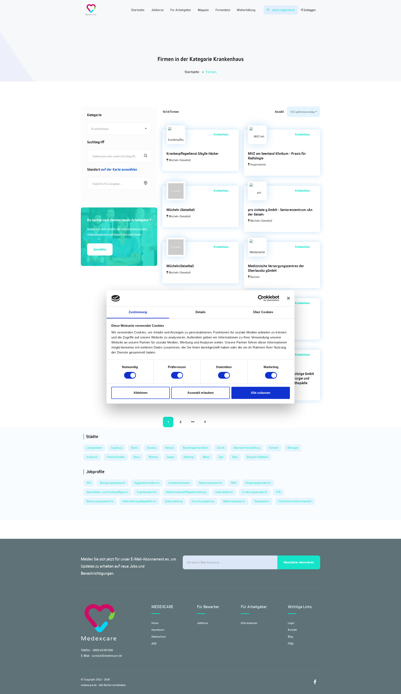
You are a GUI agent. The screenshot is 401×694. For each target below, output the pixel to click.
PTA (278, 492)
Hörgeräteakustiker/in (258, 482)
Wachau (153, 457)
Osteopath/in (261, 501)
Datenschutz (158, 636)
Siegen (170, 457)
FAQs (291, 643)
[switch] (177, 375)
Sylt (221, 457)
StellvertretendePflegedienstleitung (186, 492)
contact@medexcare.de (107, 656)
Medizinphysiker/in (234, 501)
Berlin (134, 447)
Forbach (273, 447)
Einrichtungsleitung (203, 501)
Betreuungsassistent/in (99, 501)
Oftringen (292, 447)
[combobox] (119, 128)
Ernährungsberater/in (254, 492)
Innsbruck (92, 457)
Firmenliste (223, 10)
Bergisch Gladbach (257, 457)
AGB (153, 643)
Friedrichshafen (116, 457)
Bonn (137, 457)
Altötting (188, 457)
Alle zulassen (260, 392)
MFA (233, 482)
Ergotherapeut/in (147, 492)
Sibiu (235, 457)
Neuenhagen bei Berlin (195, 447)
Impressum (157, 629)
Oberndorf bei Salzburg (246, 447)
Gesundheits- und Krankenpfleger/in (107, 492)
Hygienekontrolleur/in (147, 482)
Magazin (203, 10)
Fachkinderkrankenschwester (295, 501)
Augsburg (116, 447)
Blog (290, 636)
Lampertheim (94, 447)
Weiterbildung (246, 10)
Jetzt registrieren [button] (283, 10)
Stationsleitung (174, 501)
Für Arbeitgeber (180, 10)
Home (154, 623)
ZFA (88, 482)
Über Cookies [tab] (263, 312)
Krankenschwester (179, 482)
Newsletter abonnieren (299, 562)
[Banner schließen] (288, 298)
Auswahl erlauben (200, 392)
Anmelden (99, 249)
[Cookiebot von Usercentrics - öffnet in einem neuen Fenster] (261, 298)
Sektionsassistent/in (210, 482)
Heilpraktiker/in (224, 492)
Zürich (221, 447)
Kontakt (292, 629)
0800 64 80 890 (103, 650)
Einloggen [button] (309, 10)
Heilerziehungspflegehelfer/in (139, 501)
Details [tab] (200, 312)
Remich (169, 447)
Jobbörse (157, 10)
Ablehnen (140, 392)
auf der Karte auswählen (119, 169)
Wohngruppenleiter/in (112, 482)
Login (291, 623)
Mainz (206, 457)
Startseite (137, 10)
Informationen (249, 623)
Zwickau (151, 447)
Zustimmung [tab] (138, 312)
